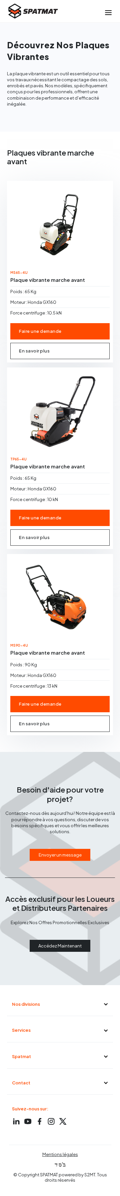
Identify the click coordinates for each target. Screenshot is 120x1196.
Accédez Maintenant (60, 945)
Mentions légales (60, 1154)
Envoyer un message (60, 855)
